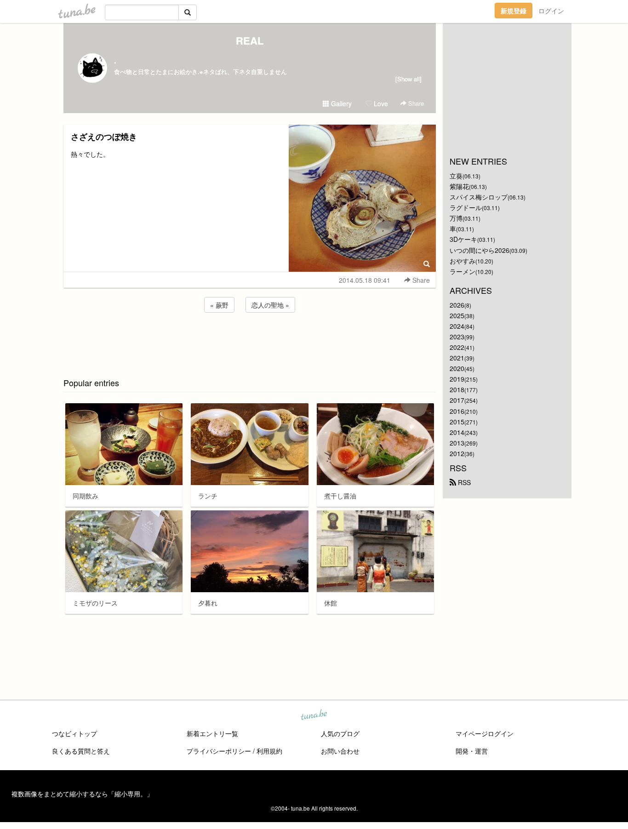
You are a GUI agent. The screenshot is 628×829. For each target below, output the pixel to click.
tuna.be (313, 715)
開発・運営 (472, 750)
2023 (457, 336)
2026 (457, 304)
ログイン (551, 10)
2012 (457, 453)
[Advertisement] (249, 339)
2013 (457, 442)
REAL (249, 40)
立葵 (456, 175)
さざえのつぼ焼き (104, 137)
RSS (463, 482)
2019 (457, 378)
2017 (457, 400)
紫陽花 (459, 186)
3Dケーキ (463, 239)
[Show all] (408, 78)
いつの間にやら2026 (479, 250)
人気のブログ (340, 733)
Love (380, 103)
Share (415, 103)
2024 (457, 326)
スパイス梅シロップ (479, 196)
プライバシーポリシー (219, 750)
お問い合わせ (340, 750)
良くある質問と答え (81, 750)
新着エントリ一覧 (212, 733)
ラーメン (462, 271)
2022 (457, 347)
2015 (457, 421)
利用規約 (269, 750)
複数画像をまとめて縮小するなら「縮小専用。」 (82, 793)
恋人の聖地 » (270, 304)
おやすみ (462, 260)
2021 (457, 357)
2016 (457, 411)
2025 (457, 315)
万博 (456, 218)
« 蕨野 (219, 304)
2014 (457, 432)
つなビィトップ (74, 733)
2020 (457, 368)
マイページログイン (485, 733)
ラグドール (466, 207)
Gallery (340, 103)
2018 (457, 389)
